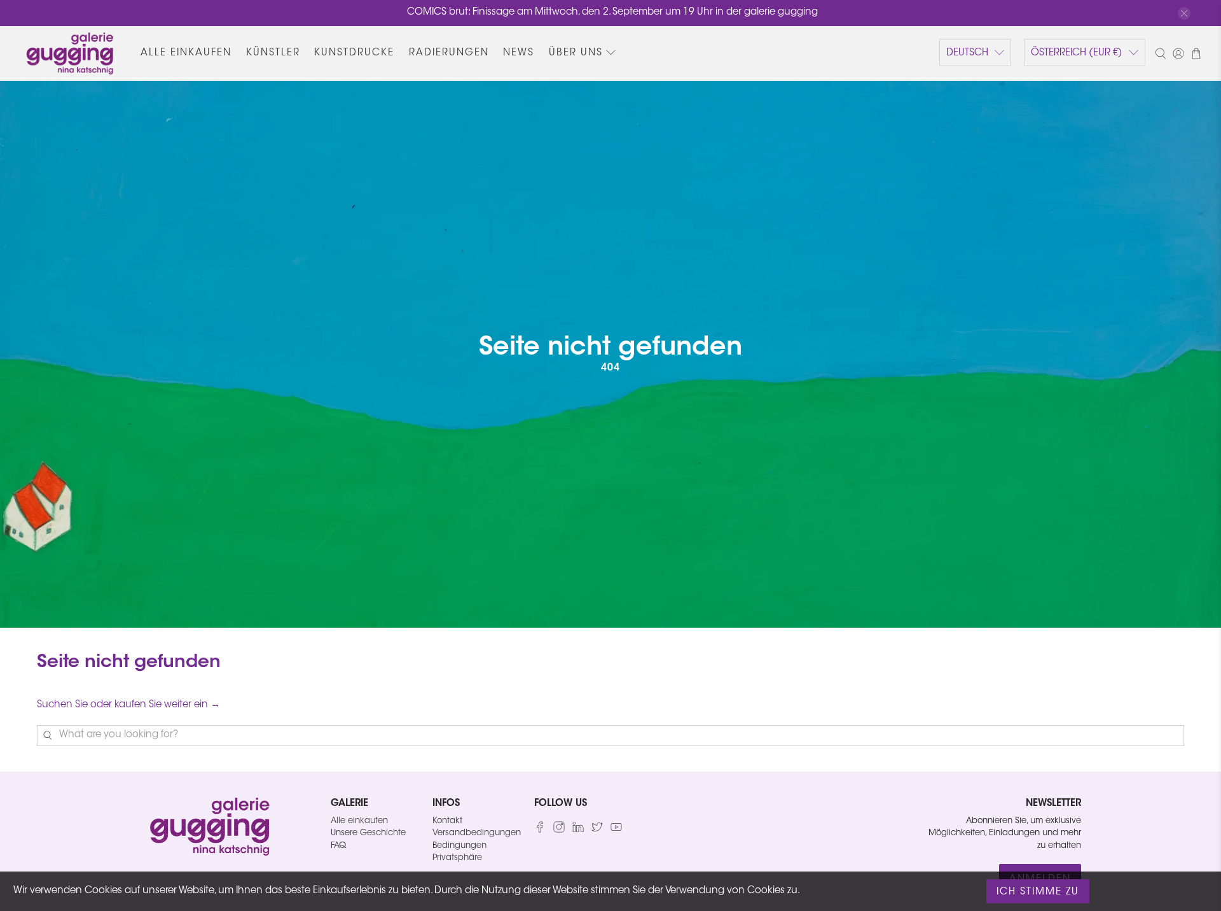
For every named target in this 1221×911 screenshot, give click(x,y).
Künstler (273, 53)
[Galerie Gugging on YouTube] (616, 830)
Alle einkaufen (186, 53)
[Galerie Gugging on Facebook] (540, 830)
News (518, 53)
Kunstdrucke (354, 53)
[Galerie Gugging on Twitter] (597, 830)
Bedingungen (459, 846)
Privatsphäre (457, 858)
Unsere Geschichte (368, 833)
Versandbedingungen (476, 833)
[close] (1184, 13)
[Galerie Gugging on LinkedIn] (578, 830)
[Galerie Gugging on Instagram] (559, 830)
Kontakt (447, 821)
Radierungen (449, 53)
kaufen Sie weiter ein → (167, 705)
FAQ (338, 846)
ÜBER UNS (576, 53)
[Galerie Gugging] (70, 53)
